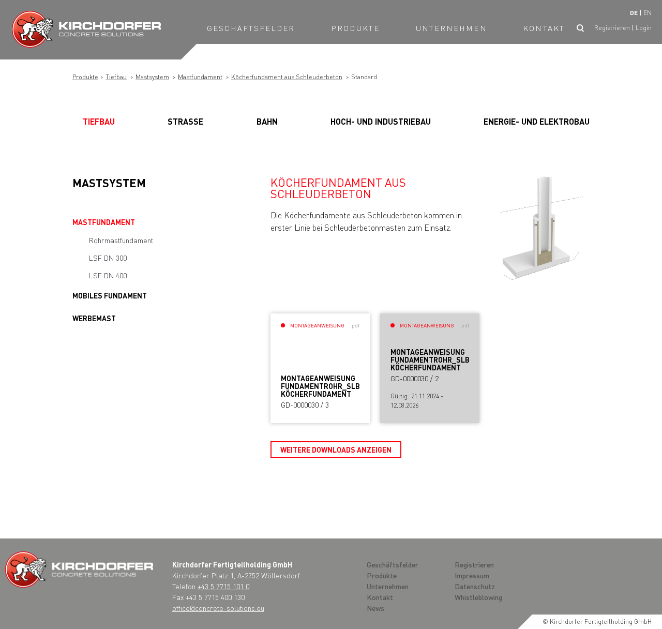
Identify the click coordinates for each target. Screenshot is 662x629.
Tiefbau (116, 77)
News (375, 607)
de (634, 13)
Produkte (355, 28)
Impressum (472, 575)
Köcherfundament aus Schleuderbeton (286, 77)
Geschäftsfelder (251, 28)
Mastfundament (200, 77)
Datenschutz (475, 586)
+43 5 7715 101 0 (223, 586)
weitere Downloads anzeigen (336, 449)
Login (644, 28)
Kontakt (544, 28)
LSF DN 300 (108, 257)
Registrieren (612, 28)
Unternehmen (451, 28)
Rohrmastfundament (121, 240)
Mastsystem (152, 77)
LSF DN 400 (108, 275)
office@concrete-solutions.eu (218, 607)
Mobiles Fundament (109, 295)
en (647, 13)
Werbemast (94, 318)
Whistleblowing (478, 597)
